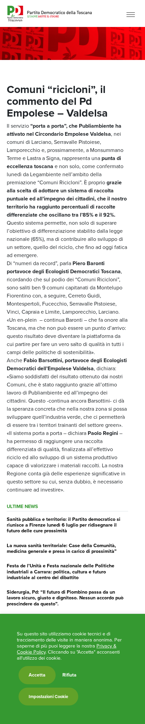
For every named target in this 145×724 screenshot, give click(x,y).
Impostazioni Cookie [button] (48, 696)
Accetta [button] (37, 675)
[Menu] (130, 14)
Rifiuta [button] (69, 675)
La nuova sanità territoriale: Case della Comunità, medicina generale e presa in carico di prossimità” (62, 548)
